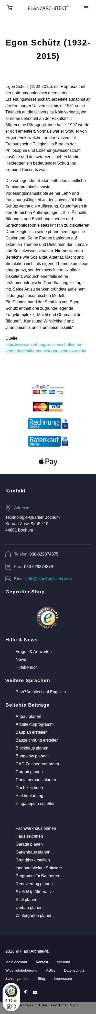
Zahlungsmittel (17, 979)
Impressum (63, 979)
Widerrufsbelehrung (21, 970)
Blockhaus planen (32, 748)
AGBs (50, 970)
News (21, 659)
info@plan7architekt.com (49, 579)
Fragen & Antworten (34, 651)
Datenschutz (74, 970)
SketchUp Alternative (35, 892)
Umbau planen (29, 907)
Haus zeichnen (29, 836)
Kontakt (42, 962)
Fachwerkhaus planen (36, 828)
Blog (41, 979)
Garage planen (29, 844)
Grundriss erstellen (33, 860)
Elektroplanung (29, 795)
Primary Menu (86, 7)
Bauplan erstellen (32, 732)
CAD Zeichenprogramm (37, 764)
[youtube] (35, 992)
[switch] (11, 1006)
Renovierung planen (34, 884)
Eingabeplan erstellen (36, 803)
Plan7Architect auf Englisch (41, 692)
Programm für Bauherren (38, 876)
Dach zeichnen (29, 788)
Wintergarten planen (34, 915)
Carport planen (29, 772)
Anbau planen (28, 716)
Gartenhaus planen (33, 852)
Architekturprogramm (35, 724)
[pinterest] (26, 992)
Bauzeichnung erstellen (37, 740)
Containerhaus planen (36, 780)
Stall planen (26, 899)
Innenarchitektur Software (39, 868)
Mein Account (16, 962)
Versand (63, 962)
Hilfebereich (27, 667)
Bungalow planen (32, 756)
